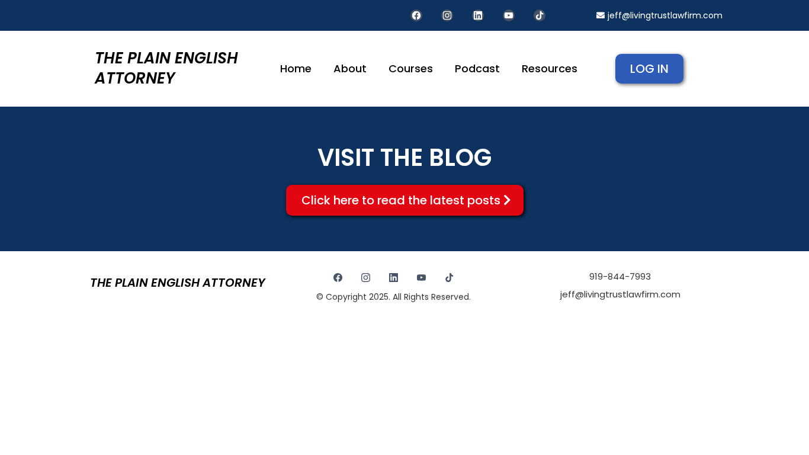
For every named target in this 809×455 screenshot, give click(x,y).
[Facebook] (416, 15)
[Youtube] (508, 15)
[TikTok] (539, 15)
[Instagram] (447, 15)
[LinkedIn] (478, 15)
